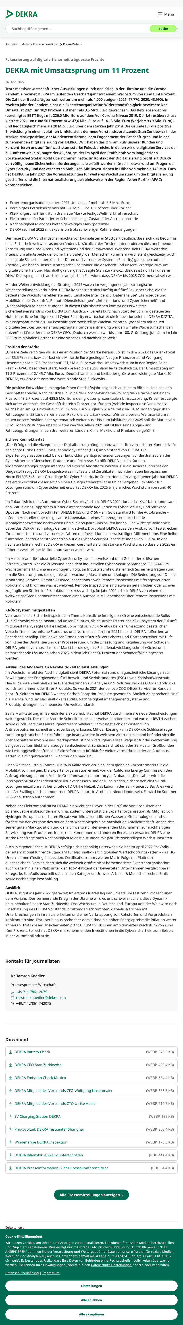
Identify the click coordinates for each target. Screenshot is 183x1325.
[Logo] (23, 14)
